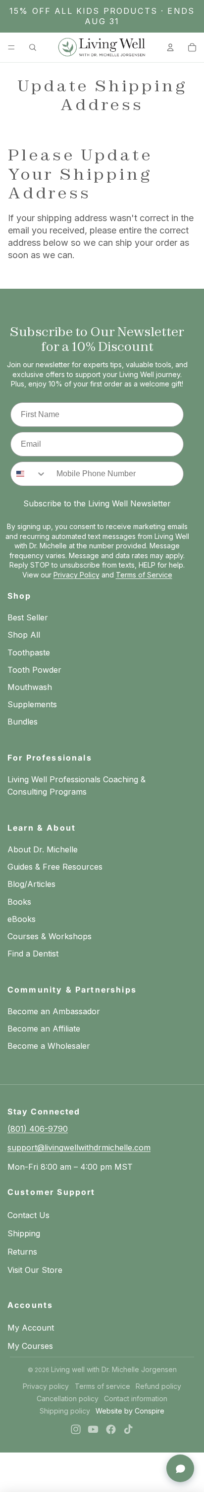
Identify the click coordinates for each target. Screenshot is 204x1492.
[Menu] (11, 47)
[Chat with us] (180, 1468)
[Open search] (33, 47)
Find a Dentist (32, 953)
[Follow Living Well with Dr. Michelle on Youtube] (93, 1429)
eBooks (21, 919)
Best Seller (27, 617)
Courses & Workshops (49, 936)
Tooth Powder (34, 670)
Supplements (32, 704)
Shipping (23, 1233)
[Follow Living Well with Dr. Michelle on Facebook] (111, 1429)
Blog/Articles (31, 884)
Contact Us (28, 1215)
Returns (22, 1252)
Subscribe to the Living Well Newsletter (97, 503)
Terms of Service (144, 575)
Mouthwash (29, 687)
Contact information (135, 1398)
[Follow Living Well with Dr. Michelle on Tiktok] (128, 1429)
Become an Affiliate (43, 1028)
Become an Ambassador (53, 1011)
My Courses (30, 1346)
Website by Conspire (130, 1411)
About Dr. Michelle (42, 849)
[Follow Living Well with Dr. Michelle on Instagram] (76, 1429)
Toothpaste (28, 652)
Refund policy (158, 1386)
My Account (30, 1328)
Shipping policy (65, 1411)
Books (19, 902)
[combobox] (29, 474)
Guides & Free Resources (54, 867)
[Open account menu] (170, 47)
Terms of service (102, 1386)
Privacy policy (46, 1386)
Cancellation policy (68, 1398)
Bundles (22, 722)
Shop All (23, 635)
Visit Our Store (34, 1270)
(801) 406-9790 (37, 1129)
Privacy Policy (76, 575)
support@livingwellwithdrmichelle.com (79, 1147)
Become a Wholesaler (48, 1046)
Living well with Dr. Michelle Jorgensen (114, 1369)
